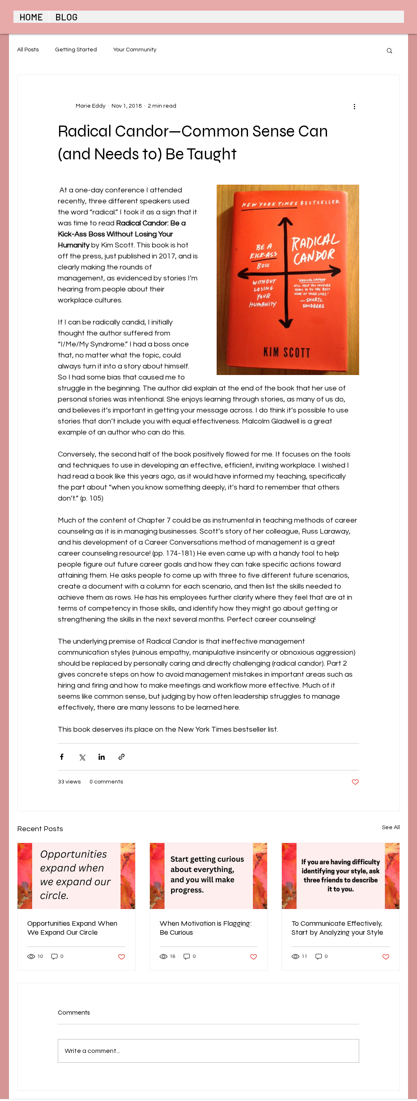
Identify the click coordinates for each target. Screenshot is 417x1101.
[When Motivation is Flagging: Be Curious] (209, 876)
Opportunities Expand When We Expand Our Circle (72, 928)
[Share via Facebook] (62, 757)
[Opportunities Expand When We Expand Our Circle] (76, 876)
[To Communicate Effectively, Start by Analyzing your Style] (340, 876)
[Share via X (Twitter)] (82, 757)
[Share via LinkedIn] (101, 757)
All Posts (28, 50)
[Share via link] (121, 757)
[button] (389, 50)
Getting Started (76, 50)
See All (391, 827)
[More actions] (354, 106)
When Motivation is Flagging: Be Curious (206, 928)
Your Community (134, 50)
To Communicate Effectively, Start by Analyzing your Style (337, 928)
